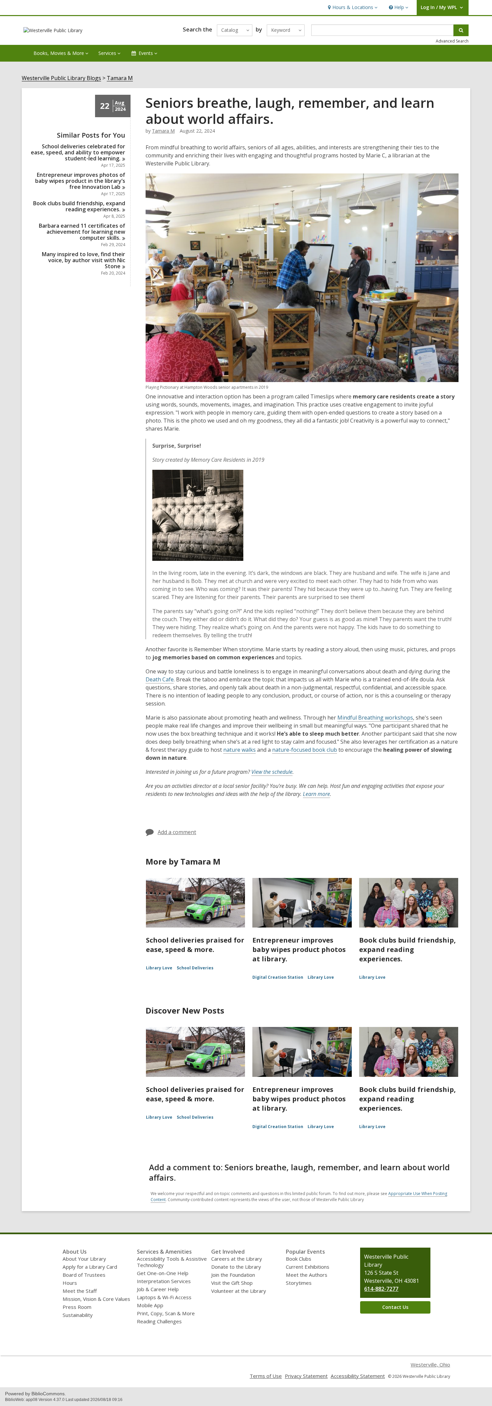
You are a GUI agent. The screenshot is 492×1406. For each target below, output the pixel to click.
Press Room (77, 1307)
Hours (70, 1282)
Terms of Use (266, 1376)
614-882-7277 (381, 1288)
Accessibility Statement (358, 1376)
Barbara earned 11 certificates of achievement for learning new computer (82, 231)
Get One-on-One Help (162, 1273)
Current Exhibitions (307, 1266)
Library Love (159, 968)
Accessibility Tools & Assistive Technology (172, 1261)
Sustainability (78, 1315)
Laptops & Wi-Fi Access (164, 1297)
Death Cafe (160, 679)
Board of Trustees (84, 1274)
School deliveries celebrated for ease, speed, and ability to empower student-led (78, 152)
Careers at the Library (236, 1258)
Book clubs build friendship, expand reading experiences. (407, 949)
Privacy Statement (306, 1376)
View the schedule (272, 771)
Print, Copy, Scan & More (166, 1313)
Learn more (316, 794)
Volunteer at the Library (238, 1290)
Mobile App (150, 1305)
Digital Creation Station (277, 977)
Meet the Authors (306, 1274)
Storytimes (299, 1282)
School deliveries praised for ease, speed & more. (195, 945)
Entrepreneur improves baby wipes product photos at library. (299, 949)
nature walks (239, 749)
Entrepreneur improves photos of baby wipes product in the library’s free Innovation (80, 181)
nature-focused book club (304, 749)
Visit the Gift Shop (232, 1282)
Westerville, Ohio (430, 1364)
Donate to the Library (236, 1266)
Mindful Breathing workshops (375, 717)
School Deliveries (195, 968)
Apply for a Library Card (90, 1266)
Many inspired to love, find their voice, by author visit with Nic (83, 260)
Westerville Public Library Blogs (61, 78)
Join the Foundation (233, 1274)
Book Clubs (298, 1258)
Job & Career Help (158, 1289)
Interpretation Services (164, 1281)
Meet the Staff (80, 1290)
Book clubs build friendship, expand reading (79, 206)
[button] (352, 7)
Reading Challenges (159, 1321)
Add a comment (177, 832)
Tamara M (120, 78)
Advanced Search (452, 41)
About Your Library (84, 1258)
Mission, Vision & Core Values (96, 1299)
